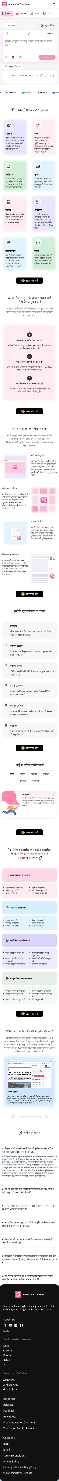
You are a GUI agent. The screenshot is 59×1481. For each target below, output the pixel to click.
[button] (54, 4)
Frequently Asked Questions (19, 1422)
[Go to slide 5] (28, 1116)
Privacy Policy (11, 1461)
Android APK (10, 1384)
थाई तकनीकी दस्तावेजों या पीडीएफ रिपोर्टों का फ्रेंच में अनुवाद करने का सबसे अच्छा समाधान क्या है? (29, 1207)
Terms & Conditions (14, 1455)
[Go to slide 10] (40, 1116)
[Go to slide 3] (23, 1116)
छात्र (12, 773)
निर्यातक (34, 773)
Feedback (8, 1410)
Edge (6, 1345)
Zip (5, 1365)
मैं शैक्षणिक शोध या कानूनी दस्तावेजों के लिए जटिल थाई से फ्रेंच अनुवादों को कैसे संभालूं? (27, 1241)
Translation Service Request (19, 1428)
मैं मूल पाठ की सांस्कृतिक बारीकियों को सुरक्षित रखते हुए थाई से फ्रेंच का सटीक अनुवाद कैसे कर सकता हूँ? (27, 1150)
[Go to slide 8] (35, 1116)
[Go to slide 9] (38, 1116)
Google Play (10, 1389)
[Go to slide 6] (30, 1116)
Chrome (7, 1350)
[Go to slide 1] (18, 1116)
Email (6, 1449)
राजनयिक (35, 780)
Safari (6, 1360)
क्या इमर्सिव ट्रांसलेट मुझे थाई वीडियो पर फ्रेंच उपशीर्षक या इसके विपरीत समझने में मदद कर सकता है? (28, 1224)
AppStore (8, 1379)
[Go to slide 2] (21, 1116)
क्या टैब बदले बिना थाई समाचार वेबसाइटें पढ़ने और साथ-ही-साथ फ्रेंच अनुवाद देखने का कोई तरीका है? (28, 1190)
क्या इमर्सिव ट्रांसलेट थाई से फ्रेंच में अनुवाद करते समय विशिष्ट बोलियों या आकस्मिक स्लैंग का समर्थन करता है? (27, 1277)
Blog (6, 1443)
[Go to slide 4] (25, 1116)
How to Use (9, 1416)
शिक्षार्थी (46, 773)
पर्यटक (22, 773)
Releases (8, 1404)
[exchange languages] (29, 33)
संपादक (23, 780)
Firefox (7, 1355)
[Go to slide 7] (33, 1116)
